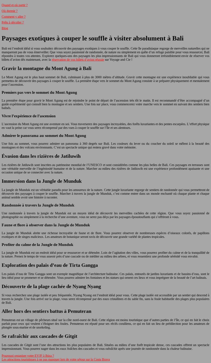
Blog (5, 28)
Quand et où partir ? (15, 5)
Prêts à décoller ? (13, 22)
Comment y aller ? (14, 16)
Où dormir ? (10, 11)
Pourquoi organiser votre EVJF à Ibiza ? (28, 355)
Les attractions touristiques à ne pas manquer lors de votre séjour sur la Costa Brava (56, 359)
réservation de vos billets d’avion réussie (78, 59)
